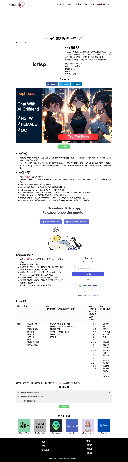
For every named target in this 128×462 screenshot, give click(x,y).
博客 (43, 446)
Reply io (104, 433)
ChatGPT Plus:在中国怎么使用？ (25, 423)
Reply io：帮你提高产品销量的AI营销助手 (105, 423)
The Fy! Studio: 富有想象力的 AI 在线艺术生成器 (41, 423)
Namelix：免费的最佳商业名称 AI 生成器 (73, 423)
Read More (26, 430)
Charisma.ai (56, 433)
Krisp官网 (27, 177)
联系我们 (89, 445)
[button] (52, 84)
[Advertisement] (64, 22)
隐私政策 (89, 449)
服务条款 (89, 453)
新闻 (69, 4)
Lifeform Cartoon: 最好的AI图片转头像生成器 (89, 423)
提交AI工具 (60, 4)
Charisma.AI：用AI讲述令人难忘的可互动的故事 (57, 423)
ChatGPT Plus (24, 433)
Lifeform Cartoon (88, 433)
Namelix (72, 433)
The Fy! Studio (40, 433)
